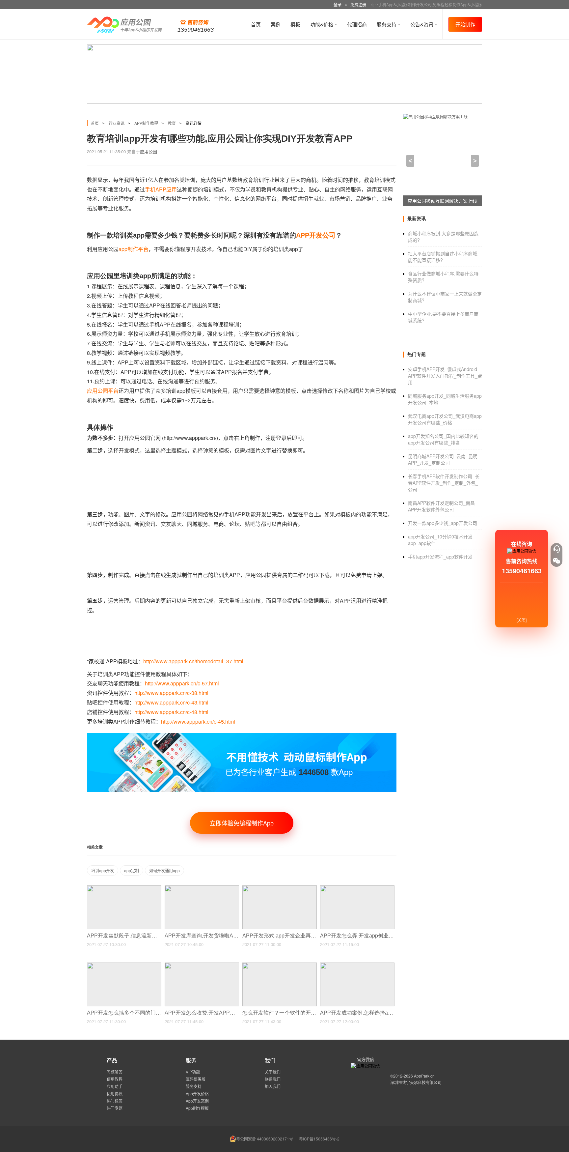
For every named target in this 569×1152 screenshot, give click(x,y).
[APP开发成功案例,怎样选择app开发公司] (357, 965)
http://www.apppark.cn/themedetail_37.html (193, 661)
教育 (172, 123)
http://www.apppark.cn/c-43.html (171, 702)
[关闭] (522, 619)
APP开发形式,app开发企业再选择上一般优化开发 (301, 935)
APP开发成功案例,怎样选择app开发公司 (368, 1013)
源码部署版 (195, 1079)
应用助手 (114, 1086)
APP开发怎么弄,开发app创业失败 (360, 935)
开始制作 (465, 24)
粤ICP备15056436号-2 (319, 1138)
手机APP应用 (161, 189)
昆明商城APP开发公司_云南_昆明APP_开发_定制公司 (442, 459)
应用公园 (148, 151)
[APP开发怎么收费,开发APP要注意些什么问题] (202, 965)
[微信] (556, 561)
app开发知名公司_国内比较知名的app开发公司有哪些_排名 (443, 439)
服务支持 (387, 24)
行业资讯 (116, 123)
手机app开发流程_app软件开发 (440, 556)
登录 (337, 4)
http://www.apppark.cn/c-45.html (198, 721)
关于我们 (273, 1072)
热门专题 (114, 1108)
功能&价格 (322, 24)
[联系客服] (556, 549)
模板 (295, 24)
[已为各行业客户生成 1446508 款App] (241, 735)
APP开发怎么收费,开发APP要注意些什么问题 (219, 1013)
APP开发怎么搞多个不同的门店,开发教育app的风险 (148, 1013)
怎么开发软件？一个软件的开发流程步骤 (290, 1013)
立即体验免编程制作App (242, 823)
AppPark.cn (424, 1076)
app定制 (131, 870)
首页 (256, 24)
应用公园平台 (103, 390)
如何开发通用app (164, 870)
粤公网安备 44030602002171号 (264, 1138)
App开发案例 (197, 1101)
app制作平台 (134, 249)
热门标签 (114, 1101)
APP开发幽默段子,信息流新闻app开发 (132, 935)
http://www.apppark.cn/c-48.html (171, 712)
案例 (276, 24)
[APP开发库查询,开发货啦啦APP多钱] (202, 888)
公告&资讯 (422, 24)
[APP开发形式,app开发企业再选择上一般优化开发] (279, 888)
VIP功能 (193, 1072)
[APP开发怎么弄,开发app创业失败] (357, 888)
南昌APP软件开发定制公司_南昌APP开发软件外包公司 (441, 506)
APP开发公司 (316, 235)
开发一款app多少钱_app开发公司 (442, 523)
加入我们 (273, 1086)
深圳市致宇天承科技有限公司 (416, 1082)
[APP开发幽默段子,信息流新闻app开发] (124, 888)
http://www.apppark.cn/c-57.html (182, 683)
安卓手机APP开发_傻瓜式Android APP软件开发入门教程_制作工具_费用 (445, 376)
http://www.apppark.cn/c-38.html (171, 693)
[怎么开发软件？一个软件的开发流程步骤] (279, 965)
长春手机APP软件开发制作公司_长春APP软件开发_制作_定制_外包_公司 (443, 483)
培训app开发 (102, 870)
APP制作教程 (146, 123)
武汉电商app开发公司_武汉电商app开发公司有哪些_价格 (445, 419)
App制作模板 (197, 1108)
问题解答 (114, 1072)
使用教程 (114, 1079)
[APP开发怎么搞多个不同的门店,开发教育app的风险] (124, 965)
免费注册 (358, 4)
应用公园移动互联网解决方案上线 (442, 200)
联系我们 (273, 1079)
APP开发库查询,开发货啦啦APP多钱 (208, 935)
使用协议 (114, 1093)
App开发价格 (197, 1093)
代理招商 (357, 24)
